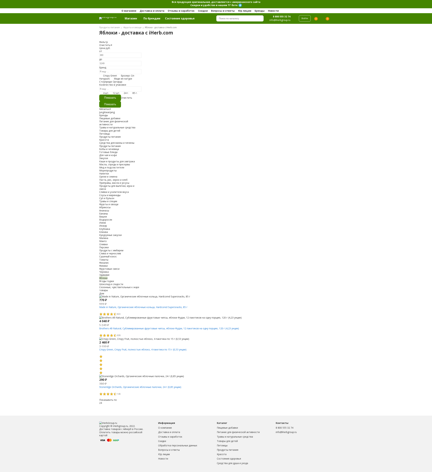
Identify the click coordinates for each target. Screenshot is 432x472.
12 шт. (116, 93)
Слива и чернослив (110, 253)
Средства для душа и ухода (232, 463)
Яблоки (103, 278)
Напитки (104, 173)
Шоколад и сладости (111, 284)
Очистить (104, 45)
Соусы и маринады (109, 195)
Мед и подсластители (111, 167)
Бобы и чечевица (109, 149)
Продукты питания (227, 449)
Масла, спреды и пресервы (114, 164)
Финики (103, 265)
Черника (104, 271)
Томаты (103, 259)
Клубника (104, 229)
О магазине (129, 10)
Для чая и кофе (108, 155)
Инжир (103, 225)
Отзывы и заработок (181, 10)
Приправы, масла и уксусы (114, 182)
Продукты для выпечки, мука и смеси (116, 187)
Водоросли (105, 219)
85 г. (134, 93)
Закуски (103, 158)
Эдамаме (104, 274)
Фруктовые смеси (109, 268)
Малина (103, 238)
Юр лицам (244, 10)
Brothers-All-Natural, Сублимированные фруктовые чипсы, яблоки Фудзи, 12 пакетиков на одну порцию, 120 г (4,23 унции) (169, 328)
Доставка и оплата (152, 10)
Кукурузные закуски (110, 235)
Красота (221, 454)
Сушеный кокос (108, 256)
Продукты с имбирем (111, 250)
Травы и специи (108, 201)
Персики (104, 247)
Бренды (260, 10)
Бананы (103, 213)
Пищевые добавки (227, 427)
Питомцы (222, 445)
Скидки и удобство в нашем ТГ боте (214, 5)
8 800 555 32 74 (281, 16)
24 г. (126, 93)
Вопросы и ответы (223, 10)
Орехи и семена (108, 176)
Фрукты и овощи (108, 204)
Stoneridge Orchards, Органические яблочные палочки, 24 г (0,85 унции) (140, 387)
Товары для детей (227, 441)
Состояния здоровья (229, 458)
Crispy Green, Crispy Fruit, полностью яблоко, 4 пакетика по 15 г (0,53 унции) (142, 349)
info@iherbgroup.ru (286, 432)
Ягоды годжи (106, 281)
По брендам (151, 18)
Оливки (103, 244)
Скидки (203, 10)
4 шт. (106, 93)
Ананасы (104, 210)
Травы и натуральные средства (235, 436)
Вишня (103, 216)
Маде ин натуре (123, 78)
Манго (103, 241)
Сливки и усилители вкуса (114, 192)
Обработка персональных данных (177, 445)
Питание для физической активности (238, 432)
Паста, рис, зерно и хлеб (113, 179)
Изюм (102, 222)
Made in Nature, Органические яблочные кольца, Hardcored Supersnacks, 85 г (143, 307)
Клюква (103, 232)
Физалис (104, 262)
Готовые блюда (108, 152)
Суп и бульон (106, 198)
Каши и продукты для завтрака (117, 161)
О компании (165, 427)
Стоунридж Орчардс (111, 81)
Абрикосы (105, 207)
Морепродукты (108, 170)
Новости (273, 10)
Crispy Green (110, 75)
